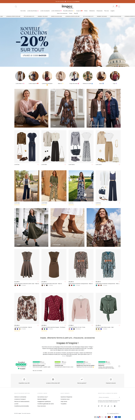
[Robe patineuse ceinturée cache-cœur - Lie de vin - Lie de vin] (17, 285)
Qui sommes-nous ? (42, 397)
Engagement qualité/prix (44, 401)
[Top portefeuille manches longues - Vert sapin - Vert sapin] (44, 329)
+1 (23, 285)
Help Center (64, 401)
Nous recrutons (41, 406)
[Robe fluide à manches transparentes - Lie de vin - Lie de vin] (72, 285)
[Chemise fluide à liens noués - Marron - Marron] (99, 329)
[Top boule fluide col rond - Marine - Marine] (72, 329)
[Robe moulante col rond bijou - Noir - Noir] (47, 285)
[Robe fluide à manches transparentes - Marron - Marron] (101, 285)
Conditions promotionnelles (21, 406)
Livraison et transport (20, 399)
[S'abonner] (120, 397)
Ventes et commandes (20, 397)
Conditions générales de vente (45, 403)
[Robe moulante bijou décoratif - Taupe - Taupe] (44, 285)
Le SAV (16, 403)
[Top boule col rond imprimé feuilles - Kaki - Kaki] (20, 329)
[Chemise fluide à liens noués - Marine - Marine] (101, 329)
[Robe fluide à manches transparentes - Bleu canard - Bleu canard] (74, 285)
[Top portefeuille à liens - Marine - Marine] (47, 329)
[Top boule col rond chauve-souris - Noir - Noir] (74, 329)
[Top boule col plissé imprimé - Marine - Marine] (17, 329)
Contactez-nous (65, 399)
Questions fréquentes (66, 397)
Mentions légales (42, 399)
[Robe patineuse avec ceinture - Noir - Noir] (20, 285)
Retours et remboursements (21, 401)
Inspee (19, 413)
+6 (78, 328)
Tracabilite (63, 403)
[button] (16, 6)
